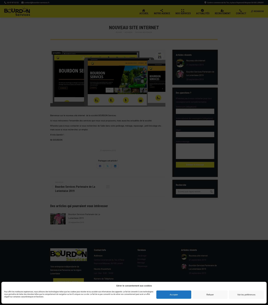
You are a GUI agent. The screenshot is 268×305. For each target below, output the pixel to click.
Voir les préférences (246, 294)
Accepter (174, 294)
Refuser (210, 294)
